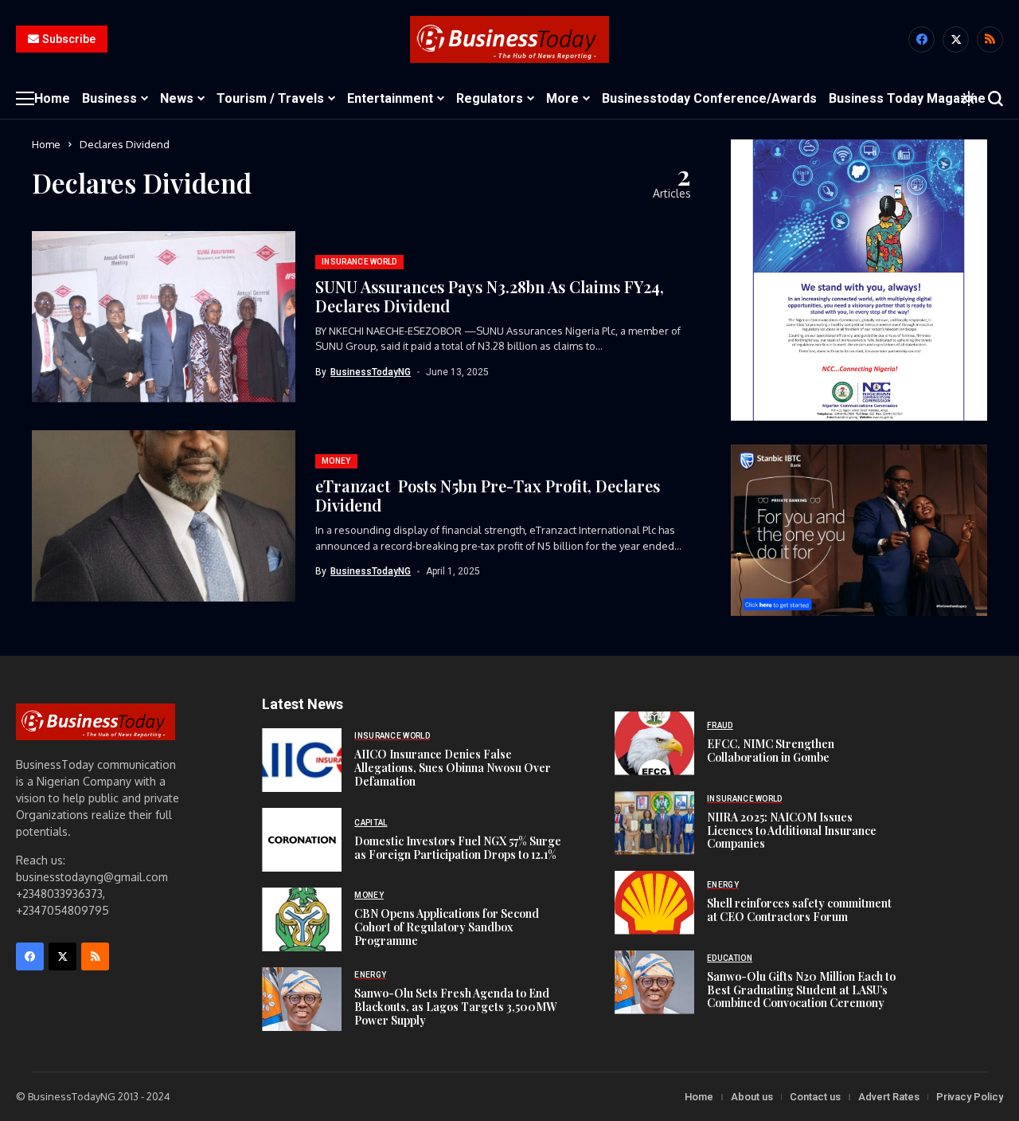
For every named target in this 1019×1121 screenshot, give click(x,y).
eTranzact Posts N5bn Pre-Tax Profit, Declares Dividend (487, 495)
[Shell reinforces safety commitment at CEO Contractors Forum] (654, 903)
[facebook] (921, 39)
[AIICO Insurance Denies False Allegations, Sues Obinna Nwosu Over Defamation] (302, 760)
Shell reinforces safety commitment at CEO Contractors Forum (799, 910)
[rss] (990, 39)
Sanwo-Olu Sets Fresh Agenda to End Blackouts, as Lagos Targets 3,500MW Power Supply (455, 1007)
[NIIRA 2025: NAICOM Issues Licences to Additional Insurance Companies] (654, 823)
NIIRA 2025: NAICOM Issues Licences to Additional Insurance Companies (791, 830)
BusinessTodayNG (370, 372)
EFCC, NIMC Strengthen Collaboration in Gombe (770, 750)
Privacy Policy (969, 1097)
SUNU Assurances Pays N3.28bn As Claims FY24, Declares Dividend (489, 296)
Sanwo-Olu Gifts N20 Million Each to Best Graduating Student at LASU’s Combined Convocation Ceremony (801, 990)
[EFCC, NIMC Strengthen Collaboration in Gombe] (654, 743)
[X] (956, 39)
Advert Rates (888, 1097)
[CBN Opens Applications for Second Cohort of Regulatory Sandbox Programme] (302, 919)
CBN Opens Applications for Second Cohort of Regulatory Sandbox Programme (446, 927)
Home (46, 144)
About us (752, 1097)
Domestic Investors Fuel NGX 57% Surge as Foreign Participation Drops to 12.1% (457, 847)
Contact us (815, 1097)
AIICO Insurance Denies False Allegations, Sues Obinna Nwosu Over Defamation (452, 768)
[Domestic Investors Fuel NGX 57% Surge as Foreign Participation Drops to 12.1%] (302, 840)
